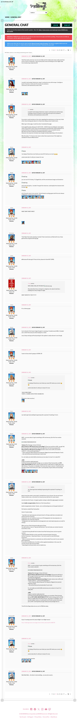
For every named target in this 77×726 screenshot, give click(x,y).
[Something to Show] (9, 64)
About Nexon (54, 717)
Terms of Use (46, 717)
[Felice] (39, 162)
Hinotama (11, 233)
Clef (12, 78)
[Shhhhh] (12, 64)
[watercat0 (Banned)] (11, 283)
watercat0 (11, 278)
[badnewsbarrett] (32, 162)
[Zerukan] (11, 643)
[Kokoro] (23, 162)
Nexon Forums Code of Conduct (40, 43)
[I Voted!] (14, 64)
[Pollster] (12, 241)
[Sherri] (23, 93)
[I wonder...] (12, 87)
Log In (55, 25)
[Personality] (14, 87)
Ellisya (11, 433)
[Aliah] (29, 197)
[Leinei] (11, 60)
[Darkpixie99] (11, 620)
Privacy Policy (38, 717)
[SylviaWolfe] (23, 222)
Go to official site (6, 1)
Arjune (11, 147)
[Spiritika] (39, 197)
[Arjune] (11, 152)
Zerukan (12, 638)
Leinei (11, 56)
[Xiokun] (26, 162)
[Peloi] (26, 93)
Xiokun (11, 372)
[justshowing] (42, 197)
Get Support (30, 717)
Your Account (23, 717)
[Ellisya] (11, 438)
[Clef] (11, 83)
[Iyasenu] (36, 162)
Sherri (11, 411)
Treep (29, 283)
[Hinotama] (11, 237)
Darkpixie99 (11, 616)
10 (68, 50)
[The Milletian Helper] (9, 155)
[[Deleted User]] (26, 471)
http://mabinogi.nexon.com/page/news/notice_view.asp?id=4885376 (38, 622)
